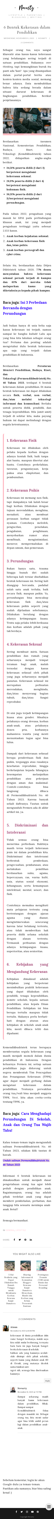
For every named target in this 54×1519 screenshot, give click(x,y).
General (10, 1230)
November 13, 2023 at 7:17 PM (29, 1392)
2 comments (27, 42)
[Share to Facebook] (14, 1239)
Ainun (13, 1327)
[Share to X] (20, 1239)
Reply (47, 1381)
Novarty (22, 1388)
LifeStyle (21, 1230)
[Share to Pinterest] (25, 1239)
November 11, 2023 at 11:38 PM (22, 1331)
